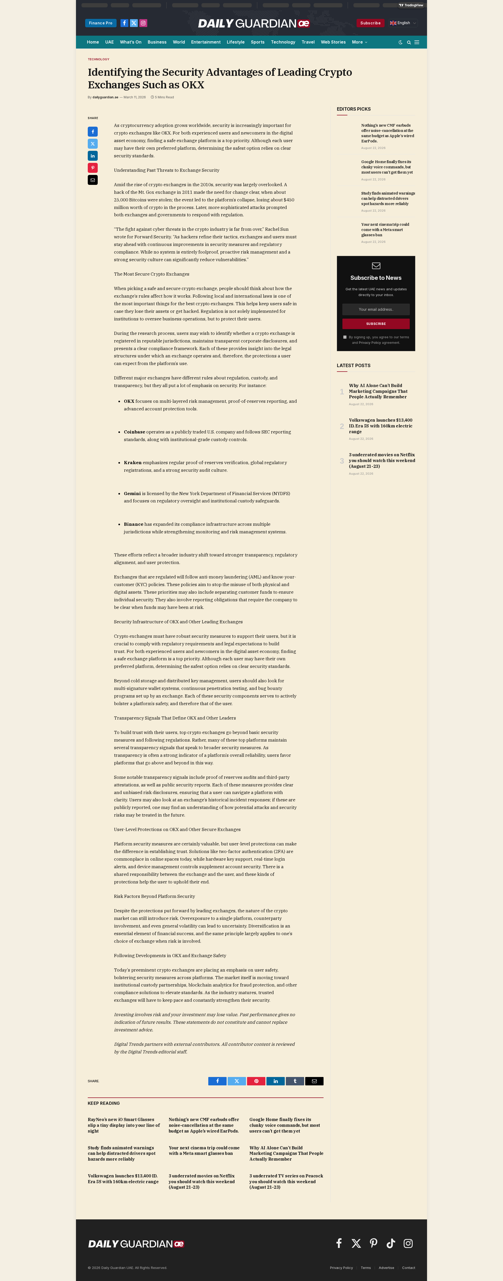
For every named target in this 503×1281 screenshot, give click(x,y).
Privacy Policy (370, 343)
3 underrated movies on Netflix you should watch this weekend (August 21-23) (202, 1181)
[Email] (93, 180)
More (357, 42)
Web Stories (333, 42)
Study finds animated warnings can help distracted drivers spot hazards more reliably (121, 1153)
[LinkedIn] (93, 156)
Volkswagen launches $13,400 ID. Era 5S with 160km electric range (123, 1178)
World (179, 42)
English (403, 22)
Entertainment (206, 42)
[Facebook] (93, 132)
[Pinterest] (93, 168)
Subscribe (370, 23)
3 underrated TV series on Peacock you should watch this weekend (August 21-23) (286, 1181)
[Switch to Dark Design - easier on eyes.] (400, 42)
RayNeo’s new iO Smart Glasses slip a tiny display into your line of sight (124, 1125)
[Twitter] (93, 144)
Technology (283, 42)
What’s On (130, 42)
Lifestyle (236, 42)
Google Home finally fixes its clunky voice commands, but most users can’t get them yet (284, 1125)
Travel (308, 42)
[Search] (409, 42)
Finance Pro (101, 23)
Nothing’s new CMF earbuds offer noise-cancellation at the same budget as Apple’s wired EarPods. (204, 1125)
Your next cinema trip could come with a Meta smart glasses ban (204, 1150)
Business (157, 42)
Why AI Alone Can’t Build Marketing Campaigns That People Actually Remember (286, 1153)
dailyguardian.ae (105, 97)
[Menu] (416, 42)
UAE (109, 42)
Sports (258, 42)
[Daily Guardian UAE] (254, 23)
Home (93, 42)
